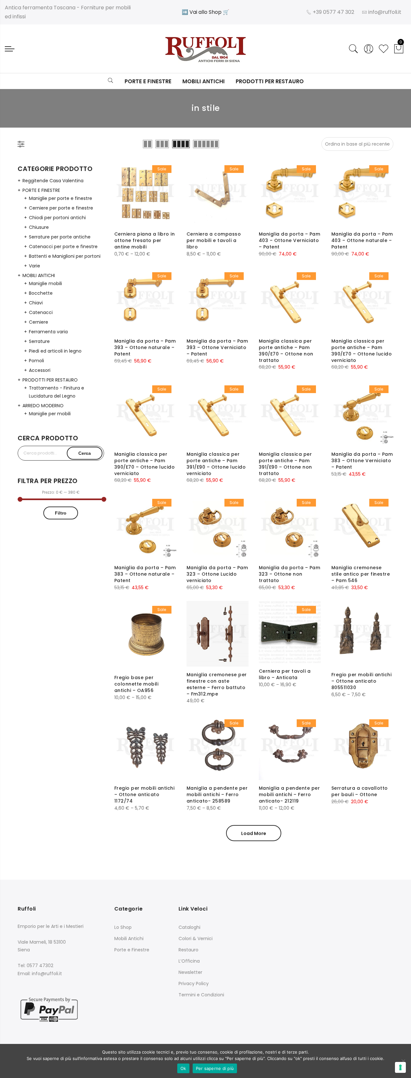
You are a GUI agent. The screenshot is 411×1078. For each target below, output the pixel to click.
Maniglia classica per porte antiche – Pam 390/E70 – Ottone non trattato (286, 351)
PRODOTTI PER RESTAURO (50, 380)
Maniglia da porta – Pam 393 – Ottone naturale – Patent (145, 347)
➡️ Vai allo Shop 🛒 (205, 12)
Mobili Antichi (203, 81)
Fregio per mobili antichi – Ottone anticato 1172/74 (144, 794)
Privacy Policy (194, 983)
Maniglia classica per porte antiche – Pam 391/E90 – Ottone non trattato (285, 464)
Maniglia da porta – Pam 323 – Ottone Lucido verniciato (217, 574)
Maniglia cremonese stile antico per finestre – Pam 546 (360, 574)
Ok (183, 1068)
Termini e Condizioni (201, 995)
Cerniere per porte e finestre (61, 208)
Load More (253, 833)
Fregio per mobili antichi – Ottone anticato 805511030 (361, 681)
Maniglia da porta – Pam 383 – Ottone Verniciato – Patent (362, 460)
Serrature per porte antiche (60, 237)
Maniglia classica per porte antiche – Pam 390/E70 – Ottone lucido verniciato (361, 351)
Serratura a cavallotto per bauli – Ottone (359, 791)
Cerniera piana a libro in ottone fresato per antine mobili (144, 240)
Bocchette (41, 293)
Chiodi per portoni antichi (57, 217)
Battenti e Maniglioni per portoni (65, 256)
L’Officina (189, 961)
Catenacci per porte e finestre (63, 246)
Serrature (39, 341)
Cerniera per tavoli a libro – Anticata (285, 674)
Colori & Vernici (196, 938)
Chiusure (39, 227)
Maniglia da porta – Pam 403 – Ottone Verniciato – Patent (289, 240)
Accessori (39, 370)
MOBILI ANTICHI (38, 275)
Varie (34, 266)
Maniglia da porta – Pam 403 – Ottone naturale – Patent (362, 240)
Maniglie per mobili (50, 413)
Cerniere (38, 322)
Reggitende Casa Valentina (52, 180)
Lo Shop (123, 927)
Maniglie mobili (45, 283)
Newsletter (190, 972)
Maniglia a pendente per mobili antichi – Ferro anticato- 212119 (289, 794)
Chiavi (36, 303)
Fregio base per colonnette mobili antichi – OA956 (136, 684)
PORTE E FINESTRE (41, 190)
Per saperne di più (215, 1068)
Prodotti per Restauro (270, 81)
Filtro (60, 513)
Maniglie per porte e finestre (60, 198)
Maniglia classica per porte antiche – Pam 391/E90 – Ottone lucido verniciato (216, 464)
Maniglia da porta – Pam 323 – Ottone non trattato (289, 574)
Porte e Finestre (148, 81)
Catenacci (41, 312)
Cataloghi (189, 927)
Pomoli (36, 360)
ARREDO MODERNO (43, 405)
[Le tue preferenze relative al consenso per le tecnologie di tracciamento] (400, 1067)
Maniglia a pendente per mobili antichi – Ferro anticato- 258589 (217, 794)
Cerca (84, 453)
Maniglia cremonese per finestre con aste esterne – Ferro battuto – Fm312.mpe (217, 684)
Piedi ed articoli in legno (55, 351)
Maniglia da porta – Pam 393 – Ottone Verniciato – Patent (217, 347)
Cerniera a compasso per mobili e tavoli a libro (214, 240)
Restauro (188, 950)
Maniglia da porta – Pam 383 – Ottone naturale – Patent (145, 574)
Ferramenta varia (48, 331)
